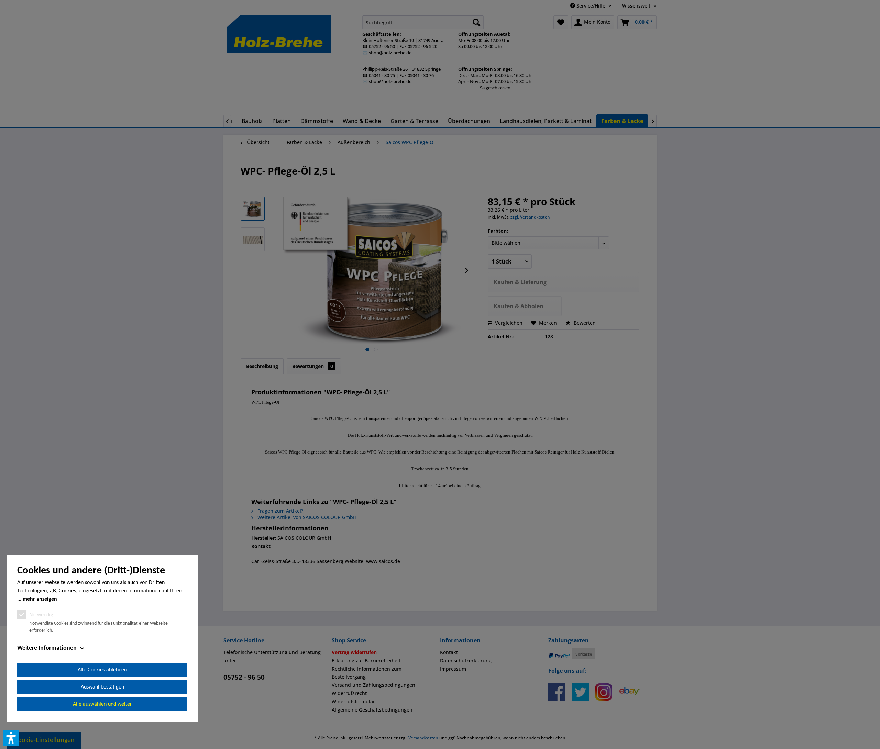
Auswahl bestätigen (102, 687)
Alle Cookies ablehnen (102, 670)
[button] (11, 738)
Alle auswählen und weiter (102, 704)
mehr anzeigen (40, 599)
